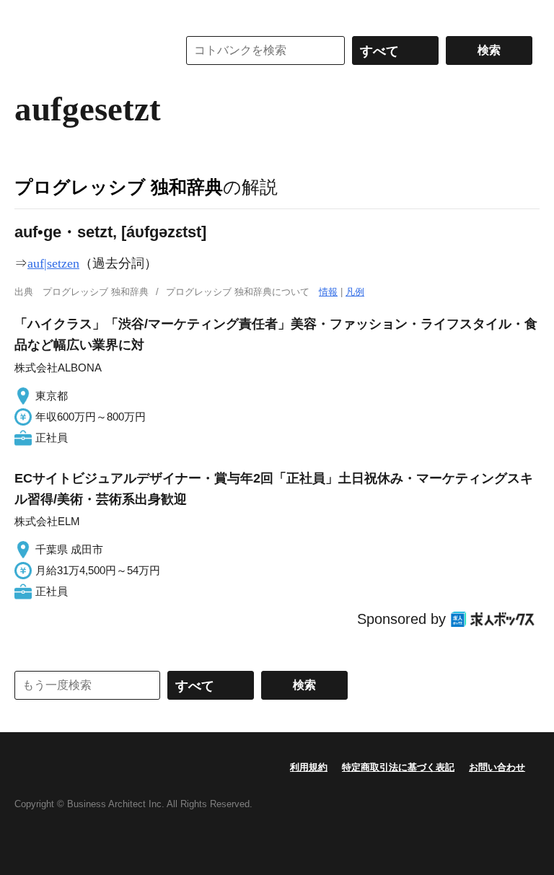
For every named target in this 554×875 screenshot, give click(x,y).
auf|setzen (53, 263)
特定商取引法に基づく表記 (398, 767)
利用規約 (308, 767)
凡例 (355, 291)
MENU (28, 14)
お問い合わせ (497, 767)
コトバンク (85, 50)
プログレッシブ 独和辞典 (118, 187)
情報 (328, 291)
